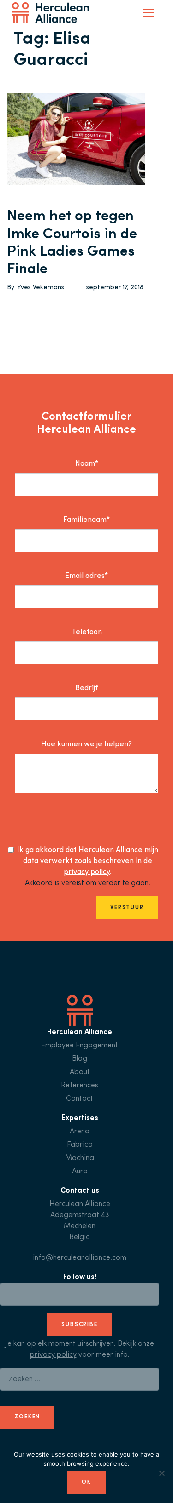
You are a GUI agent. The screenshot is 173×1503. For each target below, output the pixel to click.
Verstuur (127, 907)
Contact (79, 1099)
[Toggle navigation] (148, 13)
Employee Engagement (79, 1045)
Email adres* (86, 576)
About (80, 1072)
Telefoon (87, 632)
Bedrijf (86, 688)
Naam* (86, 464)
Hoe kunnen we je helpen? (86, 744)
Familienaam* (86, 520)
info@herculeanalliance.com (79, 1258)
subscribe (79, 1324)
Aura (80, 1171)
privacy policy (87, 872)
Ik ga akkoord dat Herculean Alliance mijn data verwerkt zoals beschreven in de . (87, 861)
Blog (79, 1059)
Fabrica (80, 1145)
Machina (79, 1158)
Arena (79, 1131)
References (79, 1085)
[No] (161, 1473)
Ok (86, 1482)
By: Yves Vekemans (35, 287)
